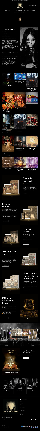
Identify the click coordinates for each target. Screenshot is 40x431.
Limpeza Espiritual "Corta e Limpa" (8, 153)
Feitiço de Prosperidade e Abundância (7, 111)
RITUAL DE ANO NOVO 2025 (8, 85)
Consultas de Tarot (8, 390)
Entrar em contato (22, 411)
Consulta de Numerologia (32, 169)
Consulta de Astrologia (20, 169)
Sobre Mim (21, 414)
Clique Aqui (26, 357)
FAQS (21, 413)
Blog (21, 404)
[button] (3, 5)
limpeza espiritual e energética (20, 81)
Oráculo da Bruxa (22, 407)
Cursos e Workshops (32, 390)
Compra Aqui (26, 243)
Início (21, 401)
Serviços (21, 403)
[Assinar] (16, 420)
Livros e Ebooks (22, 410)
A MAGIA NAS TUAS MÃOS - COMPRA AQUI (20, 336)
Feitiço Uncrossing (8, 168)
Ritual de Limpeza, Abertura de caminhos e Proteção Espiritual (20, 149)
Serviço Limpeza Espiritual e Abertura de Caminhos (32, 89)
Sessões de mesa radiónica (32, 104)
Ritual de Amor (20, 108)
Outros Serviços (19, 390)
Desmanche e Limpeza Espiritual (7, 132)
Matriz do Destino (32, 148)
